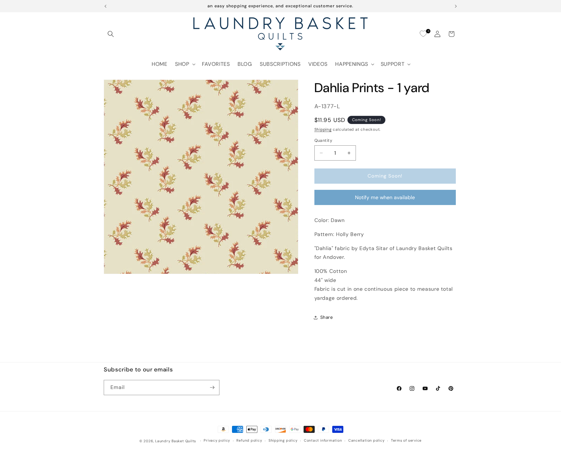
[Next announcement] (455, 6)
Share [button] (326, 317)
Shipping (323, 129)
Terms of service (406, 440)
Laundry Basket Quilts (175, 441)
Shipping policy (283, 440)
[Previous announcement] (105, 6)
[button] (111, 34)
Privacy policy (217, 440)
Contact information (323, 440)
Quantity (323, 140)
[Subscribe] (212, 387)
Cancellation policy (366, 440)
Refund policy (249, 440)
